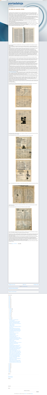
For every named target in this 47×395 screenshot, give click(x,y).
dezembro (11, 308)
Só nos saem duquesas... (12, 320)
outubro (10, 310)
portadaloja (15, 3)
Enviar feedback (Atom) (24, 286)
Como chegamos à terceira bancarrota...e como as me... (15, 342)
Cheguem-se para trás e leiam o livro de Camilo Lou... (15, 323)
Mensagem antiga (36, 284)
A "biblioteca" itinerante (11, 325)
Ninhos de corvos (11, 327)
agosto (10, 312)
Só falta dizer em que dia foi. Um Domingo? (14, 339)
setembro (11, 311)
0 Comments (15, 243)
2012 (9, 364)
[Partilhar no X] (19, 243)
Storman (26, 393)
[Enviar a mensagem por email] (18, 243)
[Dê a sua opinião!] (18, 243)
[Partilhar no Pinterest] (20, 243)
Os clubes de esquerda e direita (12, 336)
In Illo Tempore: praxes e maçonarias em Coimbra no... (15, 326)
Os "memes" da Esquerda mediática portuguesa (14, 356)
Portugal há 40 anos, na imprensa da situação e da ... (15, 358)
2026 (9, 296)
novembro (11, 309)
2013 (9, 363)
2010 (9, 366)
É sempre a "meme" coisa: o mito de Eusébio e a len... (15, 352)
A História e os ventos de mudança (12, 291)
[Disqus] (23, 254)
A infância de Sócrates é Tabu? (12, 341)
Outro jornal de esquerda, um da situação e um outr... (15, 361)
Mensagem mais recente (12, 284)
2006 (9, 369)
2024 (9, 298)
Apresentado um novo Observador (13, 357)
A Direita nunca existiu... (12, 340)
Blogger (32, 393)
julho (10, 313)
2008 (9, 368)
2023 (9, 299)
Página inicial (24, 284)
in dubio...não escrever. (11, 324)
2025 (9, 297)
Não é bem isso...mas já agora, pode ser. (13, 319)
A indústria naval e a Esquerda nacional (13, 343)
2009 (9, 367)
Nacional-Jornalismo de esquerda (13, 359)
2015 (9, 306)
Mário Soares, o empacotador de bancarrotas (14, 322)
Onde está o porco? (11, 344)
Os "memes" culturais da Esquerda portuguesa (14, 355)
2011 (9, 365)
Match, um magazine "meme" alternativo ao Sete (14, 353)
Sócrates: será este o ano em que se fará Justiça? (14, 360)
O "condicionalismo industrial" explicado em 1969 (14, 337)
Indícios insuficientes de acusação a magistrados (14, 321)
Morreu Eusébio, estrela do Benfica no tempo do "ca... (15, 354)
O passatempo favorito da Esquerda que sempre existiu (15, 338)
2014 (9, 307)
